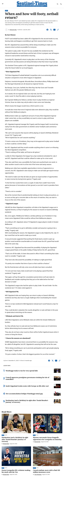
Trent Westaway (38, 474)
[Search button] (57, 4)
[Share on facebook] (47, 30)
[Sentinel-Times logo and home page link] (32, 4)
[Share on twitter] (51, 30)
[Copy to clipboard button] (57, 30)
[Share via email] (54, 30)
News (3, 435)
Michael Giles (13, 29)
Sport (6, 10)
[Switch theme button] (61, 4)
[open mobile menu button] (3, 4)
